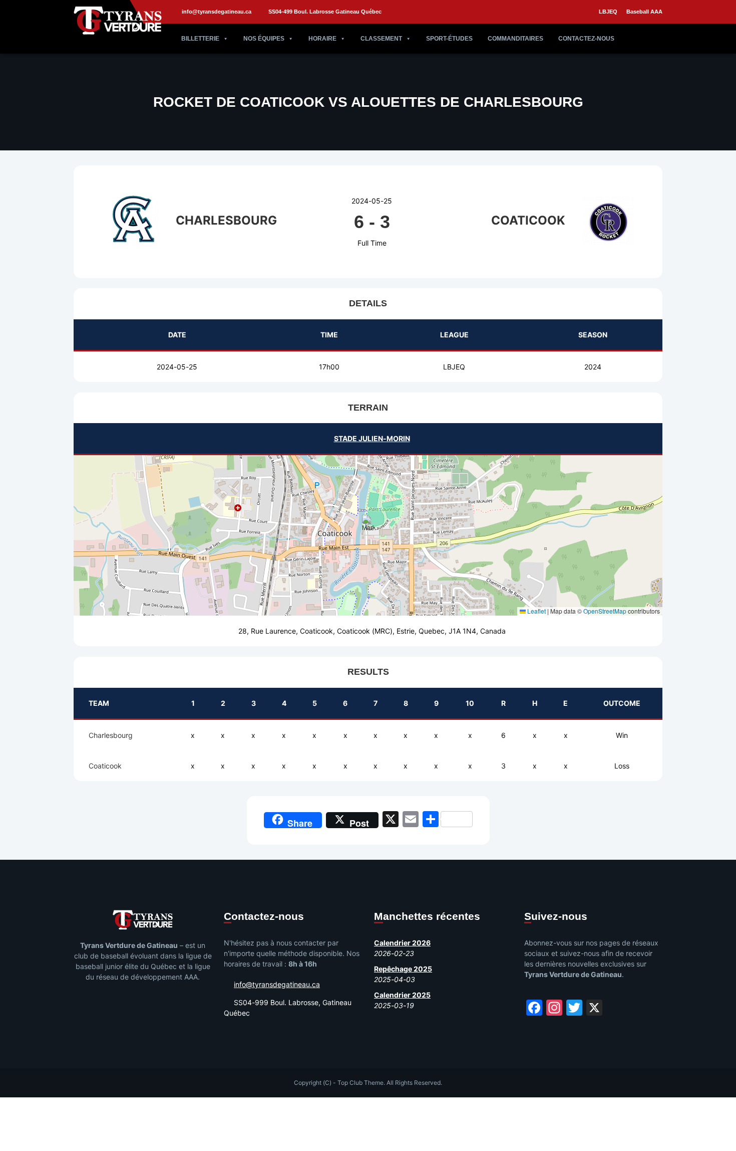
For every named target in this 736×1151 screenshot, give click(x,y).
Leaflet (536, 611)
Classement (381, 38)
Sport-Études (449, 38)
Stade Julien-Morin (372, 438)
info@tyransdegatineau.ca (216, 12)
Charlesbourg (111, 735)
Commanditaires (515, 38)
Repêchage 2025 (403, 969)
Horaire (322, 38)
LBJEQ (608, 12)
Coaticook (105, 765)
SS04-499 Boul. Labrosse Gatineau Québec (325, 12)
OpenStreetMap (604, 611)
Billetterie (200, 38)
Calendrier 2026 (402, 942)
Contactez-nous (586, 38)
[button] (368, 525)
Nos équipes (263, 38)
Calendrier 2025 (402, 995)
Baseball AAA (644, 12)
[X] (391, 820)
